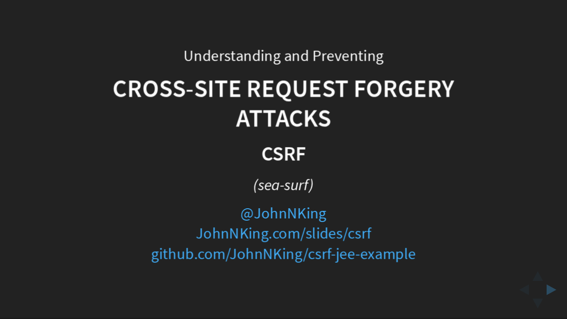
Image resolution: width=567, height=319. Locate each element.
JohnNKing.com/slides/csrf (283, 234)
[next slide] (554, 289)
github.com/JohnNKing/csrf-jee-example (283, 255)
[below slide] (537, 306)
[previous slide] (521, 289)
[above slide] (537, 273)
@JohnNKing (283, 214)
